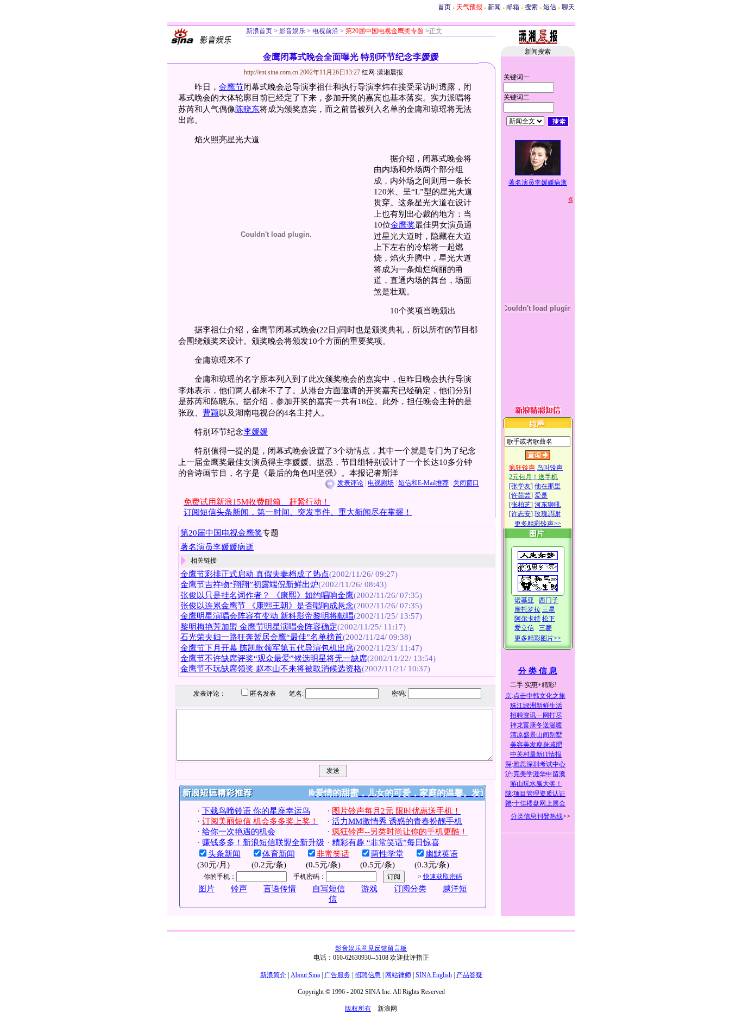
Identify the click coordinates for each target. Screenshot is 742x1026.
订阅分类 (410, 888)
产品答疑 (469, 975)
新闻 (494, 7)
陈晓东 (247, 109)
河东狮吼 (548, 504)
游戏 (369, 888)
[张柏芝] (521, 504)
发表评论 (350, 483)
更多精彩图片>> (537, 638)
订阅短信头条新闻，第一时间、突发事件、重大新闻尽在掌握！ (298, 512)
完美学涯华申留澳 (539, 774)
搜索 (531, 7)
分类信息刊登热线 (537, 816)
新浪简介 (273, 975)
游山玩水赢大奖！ (536, 784)
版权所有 (358, 1008)
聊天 (568, 7)
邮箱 (512, 7)
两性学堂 (387, 853)
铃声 (239, 888)
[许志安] (521, 514)
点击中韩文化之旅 (539, 696)
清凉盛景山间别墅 (536, 735)
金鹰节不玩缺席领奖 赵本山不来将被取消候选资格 (271, 668)
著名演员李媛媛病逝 (217, 547)
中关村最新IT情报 (536, 754)
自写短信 (328, 888)
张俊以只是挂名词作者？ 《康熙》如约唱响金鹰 (267, 595)
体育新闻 (278, 853)
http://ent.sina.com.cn (272, 72)
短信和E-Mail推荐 (423, 483)
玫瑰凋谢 (548, 514)
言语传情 (279, 888)
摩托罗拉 (527, 609)
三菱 (545, 628)
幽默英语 (441, 853)
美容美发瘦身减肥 (536, 744)
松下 (548, 618)
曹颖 (211, 412)
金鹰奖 (403, 225)
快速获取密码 (442, 876)
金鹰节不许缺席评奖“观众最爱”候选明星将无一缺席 (273, 658)
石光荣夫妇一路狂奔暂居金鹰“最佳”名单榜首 (261, 637)
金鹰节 (231, 87)
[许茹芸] (521, 495)
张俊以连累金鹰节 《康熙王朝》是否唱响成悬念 (267, 605)
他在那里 (548, 486)
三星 (548, 609)
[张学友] (521, 486)
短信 (549, 7)
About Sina (305, 975)
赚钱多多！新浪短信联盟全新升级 (263, 842)
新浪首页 (259, 31)
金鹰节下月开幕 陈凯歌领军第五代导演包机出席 (267, 648)
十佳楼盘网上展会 (539, 803)
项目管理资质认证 (539, 793)
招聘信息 (368, 975)
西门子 (548, 600)
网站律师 (398, 975)
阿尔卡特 (527, 618)
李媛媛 (255, 431)
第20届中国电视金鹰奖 (221, 532)
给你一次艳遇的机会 (238, 831)
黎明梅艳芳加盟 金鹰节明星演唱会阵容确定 (258, 626)
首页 (444, 7)
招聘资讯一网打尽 (536, 715)
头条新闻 (224, 853)
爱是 (541, 495)
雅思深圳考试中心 (539, 764)
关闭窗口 (466, 483)
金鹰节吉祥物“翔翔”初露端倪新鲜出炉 (249, 584)
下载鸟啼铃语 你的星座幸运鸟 (256, 811)
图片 (206, 888)
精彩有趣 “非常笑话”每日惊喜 (385, 842)
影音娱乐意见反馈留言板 (371, 948)
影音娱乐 (292, 31)
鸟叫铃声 (550, 467)
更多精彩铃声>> (537, 523)
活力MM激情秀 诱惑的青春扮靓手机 (397, 821)
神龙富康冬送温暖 (536, 725)
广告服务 (337, 975)
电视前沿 (324, 31)
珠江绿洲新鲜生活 (536, 705)
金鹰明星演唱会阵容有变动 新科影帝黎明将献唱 (267, 616)
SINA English (434, 975)
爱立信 (524, 628)
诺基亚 (524, 600)
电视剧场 (381, 483)
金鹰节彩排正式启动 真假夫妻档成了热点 (254, 574)
